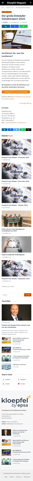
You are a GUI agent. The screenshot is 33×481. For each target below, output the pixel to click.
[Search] (30, 3)
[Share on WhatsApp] (23, 26)
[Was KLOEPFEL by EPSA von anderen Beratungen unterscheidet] (6, 340)
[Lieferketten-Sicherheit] (6, 367)
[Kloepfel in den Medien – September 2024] (16, 268)
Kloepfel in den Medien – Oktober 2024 (15, 205)
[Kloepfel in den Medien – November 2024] (16, 171)
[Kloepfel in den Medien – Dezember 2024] (16, 147)
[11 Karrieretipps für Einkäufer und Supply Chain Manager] (6, 358)
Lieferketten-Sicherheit (19, 364)
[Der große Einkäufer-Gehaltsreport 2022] (16, 39)
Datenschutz (27, 477)
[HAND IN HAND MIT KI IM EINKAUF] (16, 244)
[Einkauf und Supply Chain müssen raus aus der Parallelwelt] (16, 312)
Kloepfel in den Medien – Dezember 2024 (15, 157)
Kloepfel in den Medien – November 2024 (15, 181)
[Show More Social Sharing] (29, 26)
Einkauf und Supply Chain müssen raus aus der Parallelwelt (20, 432)
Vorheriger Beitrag (25, 103)
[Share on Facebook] (14, 26)
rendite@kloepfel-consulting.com (15, 123)
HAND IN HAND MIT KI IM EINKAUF (13, 255)
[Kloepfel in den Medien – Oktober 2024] (16, 195)
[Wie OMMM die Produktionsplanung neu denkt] (6, 350)
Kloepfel (5, 22)
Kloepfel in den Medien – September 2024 (16, 278)
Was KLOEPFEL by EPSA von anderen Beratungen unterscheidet (21, 340)
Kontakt (12, 477)
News (6, 477)
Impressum (19, 477)
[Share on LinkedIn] (6, 26)
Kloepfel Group (6, 12)
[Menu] (3, 3)
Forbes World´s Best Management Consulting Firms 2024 (13, 230)
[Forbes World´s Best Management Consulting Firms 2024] (16, 219)
